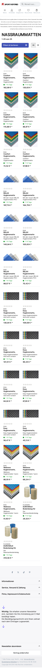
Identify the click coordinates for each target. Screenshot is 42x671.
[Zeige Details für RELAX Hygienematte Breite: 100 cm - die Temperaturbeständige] (31, 178)
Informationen (8, 581)
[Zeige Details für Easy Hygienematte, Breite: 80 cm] (31, 335)
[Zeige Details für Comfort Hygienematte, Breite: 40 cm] (31, 139)
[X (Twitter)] (18, 572)
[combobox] (30, 4)
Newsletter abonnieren (11, 646)
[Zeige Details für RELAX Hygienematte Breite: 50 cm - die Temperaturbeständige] (11, 257)
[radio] (33, 45)
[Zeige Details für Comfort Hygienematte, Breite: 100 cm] (31, 61)
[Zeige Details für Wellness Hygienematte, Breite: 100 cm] (11, 453)
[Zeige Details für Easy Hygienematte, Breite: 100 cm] (31, 296)
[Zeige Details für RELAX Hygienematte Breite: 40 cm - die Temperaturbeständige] (31, 257)
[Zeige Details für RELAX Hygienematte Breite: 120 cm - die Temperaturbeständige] (11, 178)
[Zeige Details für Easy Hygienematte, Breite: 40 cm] (31, 414)
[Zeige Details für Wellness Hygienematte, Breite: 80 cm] (31, 453)
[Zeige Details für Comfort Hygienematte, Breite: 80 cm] (11, 100)
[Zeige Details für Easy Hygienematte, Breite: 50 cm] (11, 414)
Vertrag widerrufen (21, 653)
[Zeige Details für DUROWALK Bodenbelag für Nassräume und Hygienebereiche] (31, 492)
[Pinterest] (29, 572)
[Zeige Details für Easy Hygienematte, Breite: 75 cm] (11, 374)
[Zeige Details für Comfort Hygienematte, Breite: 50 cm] (11, 139)
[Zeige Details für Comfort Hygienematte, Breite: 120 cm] (11, 61)
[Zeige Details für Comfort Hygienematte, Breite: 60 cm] (31, 100)
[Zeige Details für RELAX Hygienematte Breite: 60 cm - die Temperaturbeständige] (31, 218)
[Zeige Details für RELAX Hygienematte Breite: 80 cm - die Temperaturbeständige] (11, 218)
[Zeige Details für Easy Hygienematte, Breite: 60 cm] (31, 374)
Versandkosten (29, 659)
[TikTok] (24, 572)
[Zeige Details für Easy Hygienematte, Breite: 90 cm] (11, 335)
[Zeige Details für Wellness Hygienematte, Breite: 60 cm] (11, 492)
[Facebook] (12, 572)
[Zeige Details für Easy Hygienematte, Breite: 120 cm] (11, 296)
